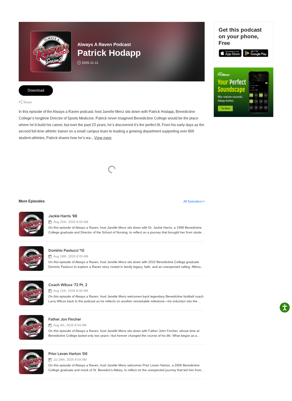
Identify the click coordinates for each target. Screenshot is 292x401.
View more (103, 138)
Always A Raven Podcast (104, 44)
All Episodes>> (194, 201)
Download (36, 90)
